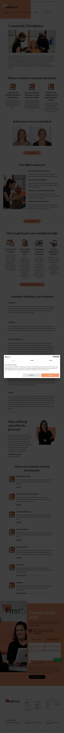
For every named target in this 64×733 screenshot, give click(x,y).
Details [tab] (32, 360)
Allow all (50, 375)
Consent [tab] (13, 360)
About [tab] (50, 360)
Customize (31, 375)
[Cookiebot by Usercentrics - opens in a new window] (53, 357)
